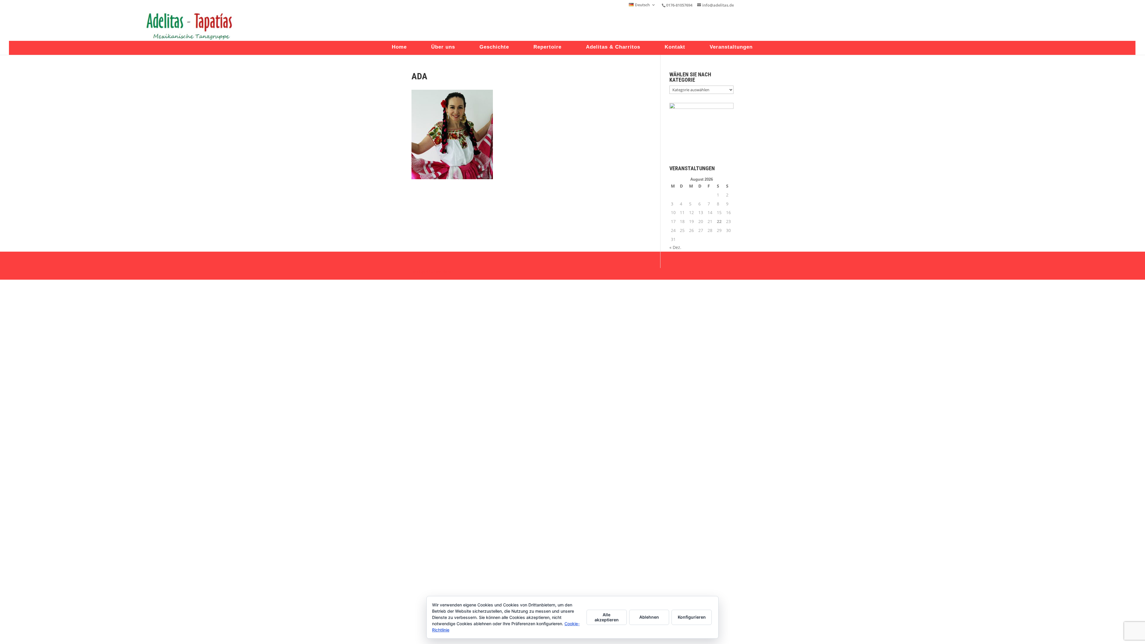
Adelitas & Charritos (613, 47)
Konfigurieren (692, 617)
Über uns (443, 47)
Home (399, 47)
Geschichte (494, 47)
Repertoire (547, 47)
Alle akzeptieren (607, 617)
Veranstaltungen (731, 47)
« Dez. (675, 247)
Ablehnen (649, 617)
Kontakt (675, 47)
